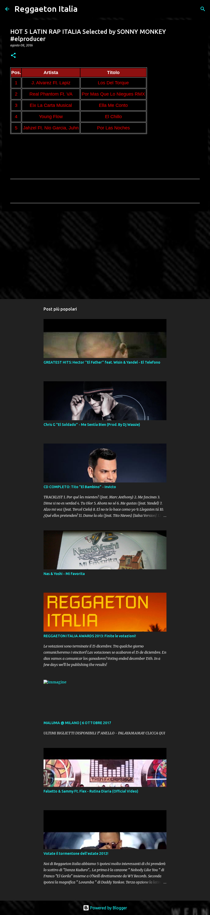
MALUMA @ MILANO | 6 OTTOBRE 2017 (77, 723)
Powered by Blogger (108, 908)
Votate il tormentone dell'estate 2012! (76, 853)
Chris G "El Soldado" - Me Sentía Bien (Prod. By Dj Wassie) (92, 425)
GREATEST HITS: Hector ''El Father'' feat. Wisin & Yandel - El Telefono (102, 362)
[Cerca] (85, 9)
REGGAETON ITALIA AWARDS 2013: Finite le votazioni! (90, 636)
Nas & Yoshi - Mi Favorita (64, 574)
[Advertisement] (105, 255)
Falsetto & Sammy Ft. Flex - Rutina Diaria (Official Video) (91, 791)
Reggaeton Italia (46, 8)
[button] (13, 55)
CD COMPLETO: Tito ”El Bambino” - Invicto (80, 487)
